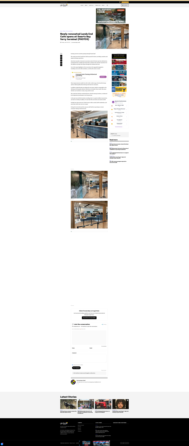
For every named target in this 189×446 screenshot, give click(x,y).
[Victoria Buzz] (64, 5)
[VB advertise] (119, 56)
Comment (74, 353)
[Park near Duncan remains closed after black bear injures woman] (68, 404)
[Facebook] (61, 56)
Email (91, 348)
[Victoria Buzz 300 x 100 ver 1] (119, 84)
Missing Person (112, 156)
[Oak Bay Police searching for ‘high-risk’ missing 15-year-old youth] (120, 404)
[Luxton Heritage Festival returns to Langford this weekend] (103, 404)
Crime (96, 434)
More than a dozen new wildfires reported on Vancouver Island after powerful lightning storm (102, 431)
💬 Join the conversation (116, 135)
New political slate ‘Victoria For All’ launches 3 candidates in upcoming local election (85, 412)
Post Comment (76, 367)
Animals (61, 410)
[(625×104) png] (94, 445)
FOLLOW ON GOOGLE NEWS (89, 317)
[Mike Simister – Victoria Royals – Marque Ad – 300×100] (119, 72)
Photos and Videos (69, 31)
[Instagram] (123, 443)
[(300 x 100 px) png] (119, 78)
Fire (96, 429)
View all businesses (119, 126)
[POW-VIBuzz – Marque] (119, 89)
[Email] (61, 63)
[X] (61, 58)
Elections (111, 147)
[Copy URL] (61, 65)
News (61, 31)
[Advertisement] (79, 15)
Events (111, 151)
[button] (107, 5)
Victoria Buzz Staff (76, 42)
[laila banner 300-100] (119, 61)
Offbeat (64, 31)
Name (73, 348)
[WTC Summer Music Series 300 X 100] (119, 94)
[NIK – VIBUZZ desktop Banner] (112, 15)
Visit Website (103, 76)
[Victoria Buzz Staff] (73, 382)
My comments (103, 346)
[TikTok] (126, 443)
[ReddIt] (61, 60)
